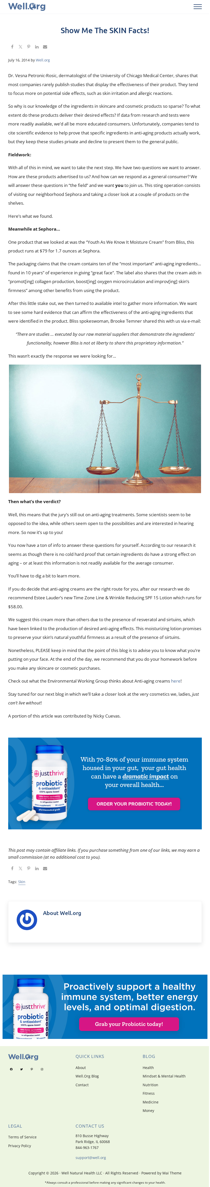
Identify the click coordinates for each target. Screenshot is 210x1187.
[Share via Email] (45, 47)
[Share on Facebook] (12, 47)
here (176, 681)
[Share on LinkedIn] (37, 47)
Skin (21, 881)
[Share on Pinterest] (29, 47)
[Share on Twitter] (20, 47)
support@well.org (91, 1157)
